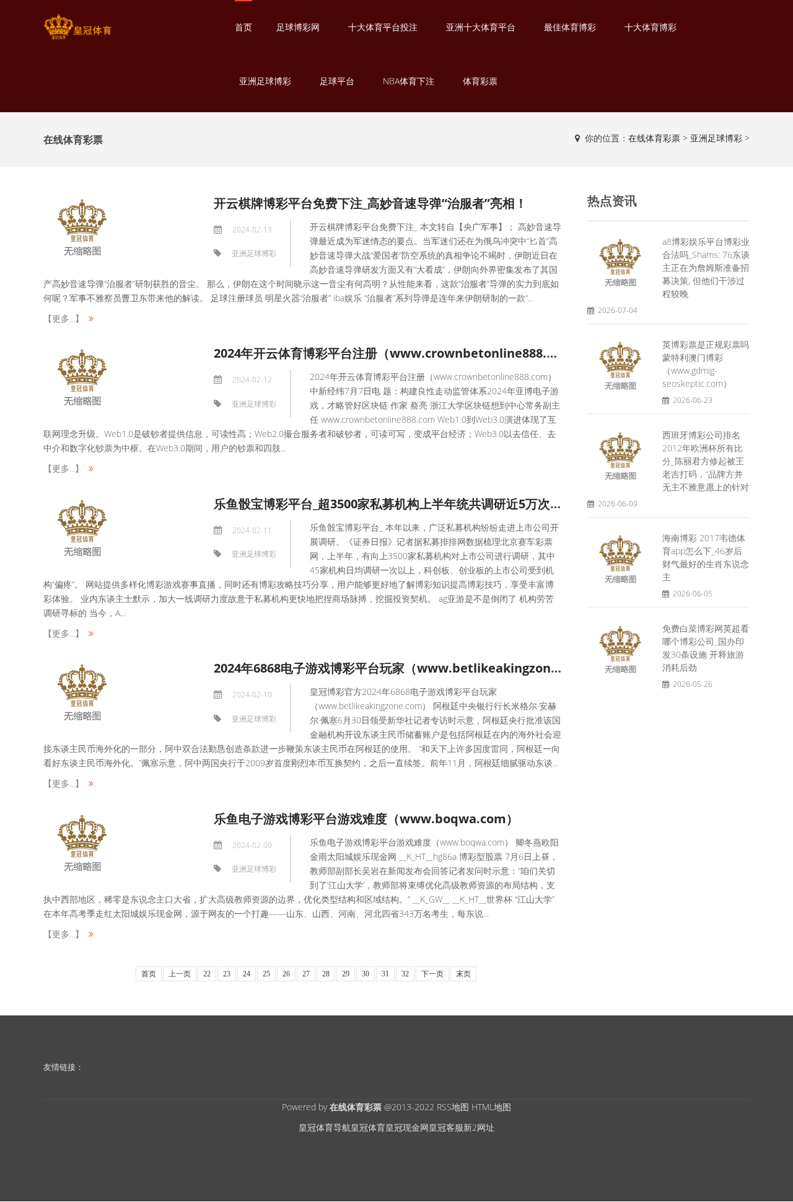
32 (405, 974)
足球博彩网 (298, 27)
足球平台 (337, 81)
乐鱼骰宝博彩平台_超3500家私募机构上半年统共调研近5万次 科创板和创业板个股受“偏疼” (463, 503)
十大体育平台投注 (383, 27)
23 (226, 974)
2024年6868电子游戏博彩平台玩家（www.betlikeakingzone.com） (407, 668)
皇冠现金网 (407, 1127)
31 (385, 974)
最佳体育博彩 (570, 27)
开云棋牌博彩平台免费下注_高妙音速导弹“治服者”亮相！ (370, 203)
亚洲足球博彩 (265, 81)
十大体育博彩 (650, 27)
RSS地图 (453, 1107)
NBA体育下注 (408, 81)
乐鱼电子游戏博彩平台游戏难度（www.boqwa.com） (366, 818)
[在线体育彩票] (77, 27)
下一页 (432, 974)
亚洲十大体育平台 (480, 27)
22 (207, 974)
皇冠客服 (446, 1127)
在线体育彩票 (654, 138)
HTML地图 (491, 1107)
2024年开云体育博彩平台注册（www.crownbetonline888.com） (399, 353)
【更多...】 (63, 318)
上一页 (180, 974)
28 (326, 974)
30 (365, 974)
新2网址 (478, 1127)
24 (246, 974)
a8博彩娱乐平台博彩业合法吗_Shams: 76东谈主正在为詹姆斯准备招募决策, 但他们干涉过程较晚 (706, 267)
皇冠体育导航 (325, 1127)
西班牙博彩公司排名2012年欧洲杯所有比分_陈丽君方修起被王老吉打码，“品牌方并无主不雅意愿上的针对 (705, 461)
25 (266, 974)
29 (345, 974)
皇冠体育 (368, 1127)
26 (286, 974)
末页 (463, 974)
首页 (243, 27)
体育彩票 (480, 81)
